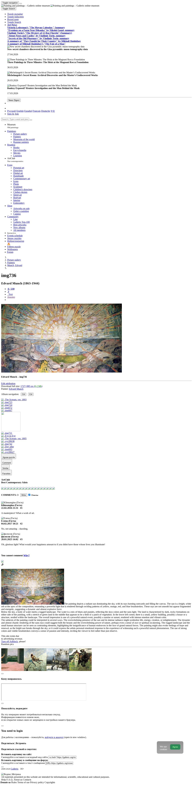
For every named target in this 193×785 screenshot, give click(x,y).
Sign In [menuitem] (10, 114)
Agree (175, 747)
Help (3, 779)
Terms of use (23, 782)
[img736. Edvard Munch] (61, 371)
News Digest (13, 100)
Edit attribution (8, 383)
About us (18, 779)
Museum (12, 126)
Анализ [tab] (11, 297)
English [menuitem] (20, 111)
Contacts (27, 779)
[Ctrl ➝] (6, 433)
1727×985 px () (31, 386)
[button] (15, 14)
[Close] (31, 119)
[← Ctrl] (6, 410)
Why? (26, 555)
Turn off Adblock (9, 641)
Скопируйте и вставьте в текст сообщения (23, 763)
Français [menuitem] (37, 111)
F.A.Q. (10, 779)
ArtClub (15, 159)
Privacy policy (37, 782)
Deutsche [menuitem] (45, 111)
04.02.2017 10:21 (9, 523)
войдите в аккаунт (54, 737)
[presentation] (99, 299)
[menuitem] (53, 111)
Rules (14, 782)
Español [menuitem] (28, 111)
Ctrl (23, 394)
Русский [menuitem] (11, 111)
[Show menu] (20, 3)
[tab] (10, 289)
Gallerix (14, 768)
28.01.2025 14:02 (9, 539)
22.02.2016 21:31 (9, 508)
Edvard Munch (16, 389)
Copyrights (49, 782)
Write (23, 495)
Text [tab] (10, 294)
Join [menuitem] (17, 114)
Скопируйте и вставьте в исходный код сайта (24, 757)
